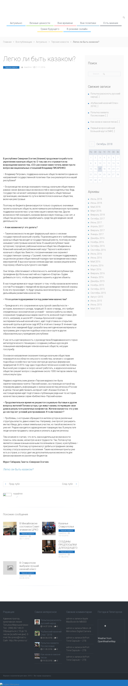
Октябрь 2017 (98, 218)
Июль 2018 (96, 199)
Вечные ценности (40, 23)
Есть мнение (110, 23)
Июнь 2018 (96, 203)
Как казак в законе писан (104, 122)
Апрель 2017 (97, 226)
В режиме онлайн (77, 29)
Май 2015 (95, 308)
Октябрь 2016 (98, 246)
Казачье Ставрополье (66, 525)
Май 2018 (95, 207)
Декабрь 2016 (98, 238)
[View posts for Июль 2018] (92, 144)
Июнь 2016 (96, 257)
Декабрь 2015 (98, 281)
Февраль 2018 (98, 214)
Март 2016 (96, 269)
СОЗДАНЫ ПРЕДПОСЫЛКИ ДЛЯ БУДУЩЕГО (68, 544)
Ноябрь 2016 (97, 242)
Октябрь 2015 (98, 289)
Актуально (16, 23)
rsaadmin (28, 67)
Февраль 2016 (98, 273)
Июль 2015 (96, 300)
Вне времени (65, 23)
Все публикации (24, 42)
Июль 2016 (96, 254)
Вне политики (88, 23)
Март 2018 (96, 211)
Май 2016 (95, 261)
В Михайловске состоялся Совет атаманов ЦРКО (29, 526)
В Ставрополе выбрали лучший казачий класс (29, 566)
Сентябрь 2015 (98, 293)
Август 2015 (97, 297)
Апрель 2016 (97, 265)
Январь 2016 (97, 277)
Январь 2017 (97, 234)
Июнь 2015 (96, 304)
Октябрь (104, 144)
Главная (7, 42)
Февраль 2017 (98, 230)
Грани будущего (50, 29)
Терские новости (60, 42)
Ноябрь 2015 (97, 285)
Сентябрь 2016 (98, 250)
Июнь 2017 (96, 222)
